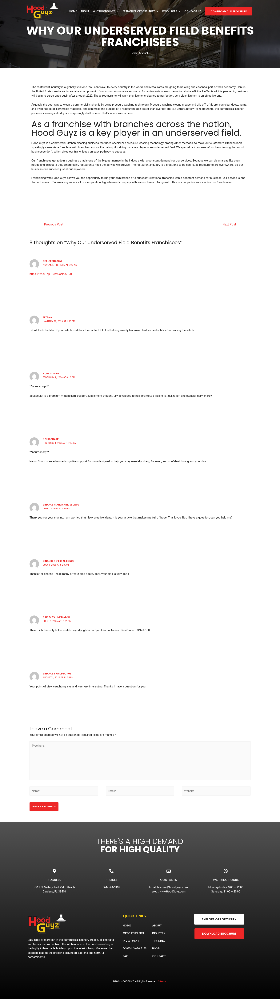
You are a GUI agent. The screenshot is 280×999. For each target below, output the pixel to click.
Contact (159, 956)
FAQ (125, 956)
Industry (158, 933)
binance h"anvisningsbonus (61, 504)
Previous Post (51, 224)
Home (127, 925)
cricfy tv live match (56, 617)
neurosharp (51, 439)
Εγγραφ (47, 317)
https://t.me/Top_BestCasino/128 (51, 274)
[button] (219, 919)
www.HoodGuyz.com (172, 891)
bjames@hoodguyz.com (172, 887)
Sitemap (162, 981)
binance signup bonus (57, 673)
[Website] (216, 791)
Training (158, 941)
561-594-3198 (111, 887)
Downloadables (134, 948)
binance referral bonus (58, 561)
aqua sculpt (51, 373)
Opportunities (133, 933)
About (157, 925)
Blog (156, 948)
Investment (131, 941)
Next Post (231, 224)
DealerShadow (52, 261)
